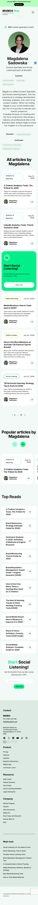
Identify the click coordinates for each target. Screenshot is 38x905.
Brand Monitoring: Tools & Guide (14, 851)
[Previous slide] (14, 444)
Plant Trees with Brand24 (12, 816)
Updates (6, 758)
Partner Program (9, 803)
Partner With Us (8, 819)
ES (8, 742)
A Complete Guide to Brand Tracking (16, 864)
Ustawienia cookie (9, 767)
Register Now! (19, 4)
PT (12, 742)
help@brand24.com (10, 722)
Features (6, 755)
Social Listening (11, 376)
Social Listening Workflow (12, 788)
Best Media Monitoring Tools (13, 874)
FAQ (4, 822)
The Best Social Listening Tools (14, 854)
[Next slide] (23, 444)
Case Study (7, 785)
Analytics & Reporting (10, 177)
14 (21, 415)
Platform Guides (11, 335)
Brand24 (8, 10)
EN (5, 742)
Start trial (19, 285)
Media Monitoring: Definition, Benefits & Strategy (17, 869)
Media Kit (6, 813)
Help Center (7, 779)
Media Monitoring (12, 298)
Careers (6, 806)
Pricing (5, 752)
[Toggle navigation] (32, 12)
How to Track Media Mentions (13, 877)
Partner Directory (9, 782)
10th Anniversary (9, 810)
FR (16, 742)
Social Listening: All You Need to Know (17, 847)
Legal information (9, 792)
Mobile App (7, 764)
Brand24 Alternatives (10, 761)
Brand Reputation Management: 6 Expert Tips (17, 859)
